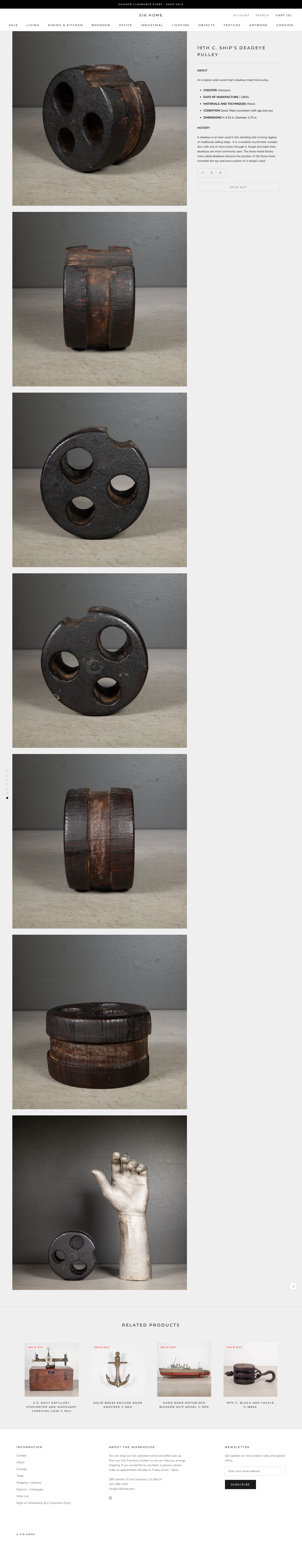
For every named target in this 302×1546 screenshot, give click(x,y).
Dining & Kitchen (65, 25)
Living (33, 25)
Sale (13, 25)
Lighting (181, 25)
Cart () (284, 15)
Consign (284, 25)
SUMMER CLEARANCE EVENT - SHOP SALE (151, 4)
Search (262, 15)
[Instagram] (110, 1497)
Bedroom (101, 25)
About (20, 1462)
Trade (19, 1476)
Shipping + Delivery (28, 1483)
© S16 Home (25, 1534)
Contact (21, 1455)
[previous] (12, 1373)
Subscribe (240, 1484)
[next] (289, 1373)
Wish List (22, 1496)
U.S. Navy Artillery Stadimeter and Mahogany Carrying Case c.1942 (51, 1407)
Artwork (258, 25)
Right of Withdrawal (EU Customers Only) (43, 1503)
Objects (206, 25)
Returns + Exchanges (29, 1489)
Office (125, 25)
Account (241, 15)
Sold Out (238, 187)
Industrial (152, 25)
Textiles (232, 25)
